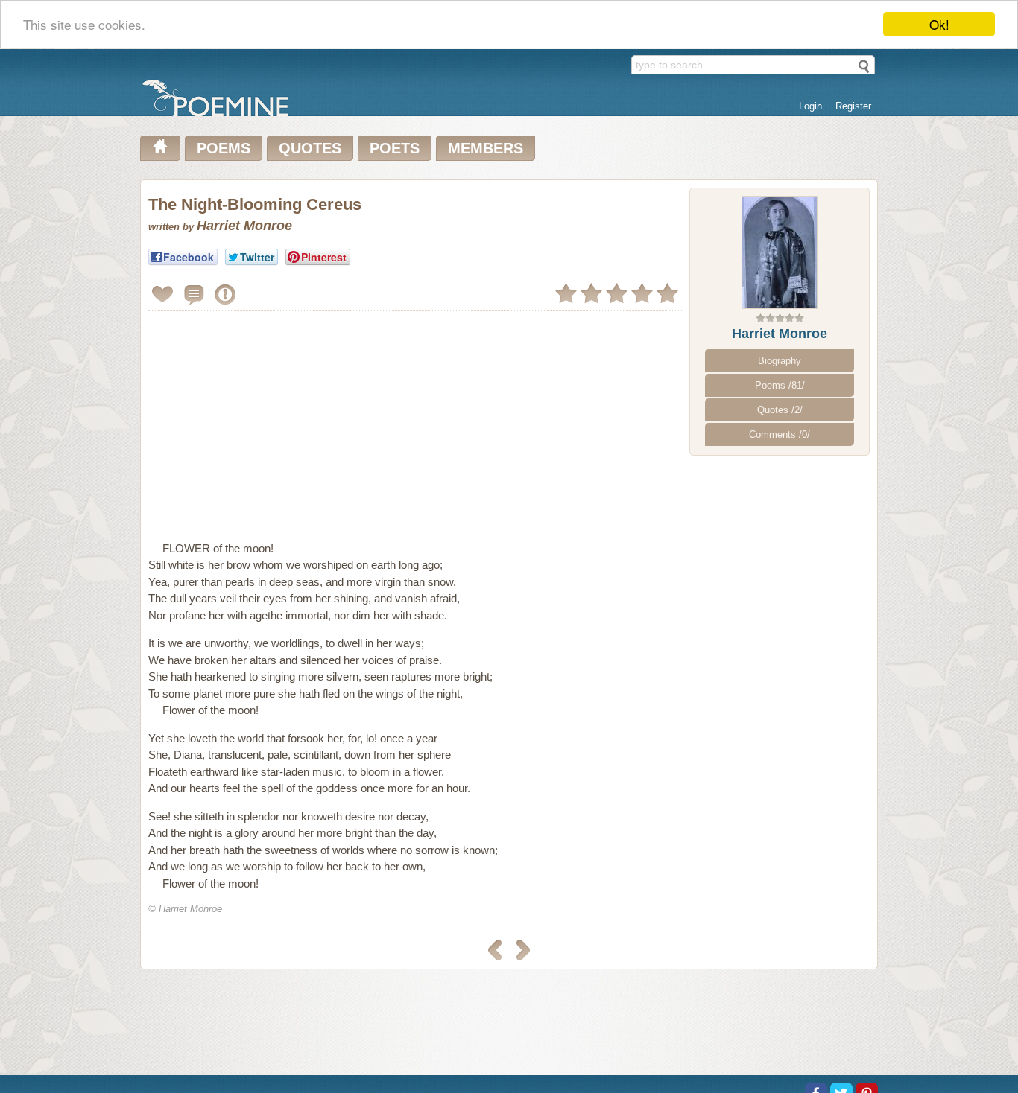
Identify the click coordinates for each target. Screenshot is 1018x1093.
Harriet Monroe (779, 333)
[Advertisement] (273, 420)
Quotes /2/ (780, 409)
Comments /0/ (779, 434)
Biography (779, 360)
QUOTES (310, 148)
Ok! (939, 24)
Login (810, 106)
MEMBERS (485, 148)
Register (853, 106)
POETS (395, 148)
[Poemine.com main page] (160, 148)
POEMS (223, 148)
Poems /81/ (780, 385)
